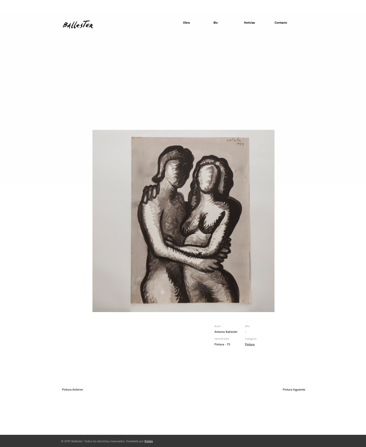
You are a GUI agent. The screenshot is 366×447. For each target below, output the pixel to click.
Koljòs (148, 441)
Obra (186, 22)
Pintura (249, 344)
